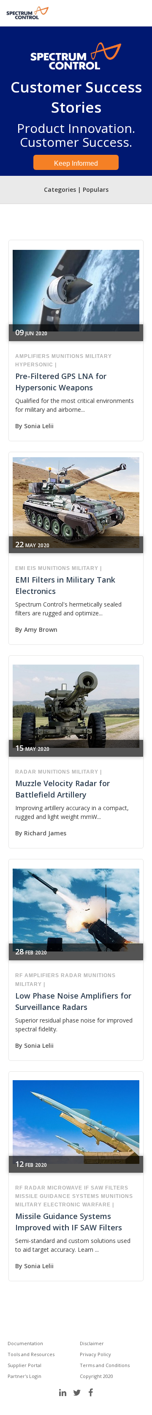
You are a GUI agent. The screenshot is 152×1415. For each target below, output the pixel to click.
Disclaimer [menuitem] (92, 1343)
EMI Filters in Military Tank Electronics (65, 585)
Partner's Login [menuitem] (24, 1376)
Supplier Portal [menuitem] (24, 1365)
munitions (68, 356)
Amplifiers (32, 356)
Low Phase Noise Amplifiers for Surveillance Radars (73, 1001)
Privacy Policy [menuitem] (95, 1354)
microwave (64, 1188)
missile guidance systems (57, 1196)
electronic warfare (77, 1205)
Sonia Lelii (39, 426)
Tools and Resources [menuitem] (31, 1354)
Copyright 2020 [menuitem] (96, 1376)
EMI (20, 568)
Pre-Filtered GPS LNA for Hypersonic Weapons (60, 381)
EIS (31, 568)
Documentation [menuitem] (25, 1343)
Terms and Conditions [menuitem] (105, 1365)
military (98, 356)
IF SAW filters (106, 1188)
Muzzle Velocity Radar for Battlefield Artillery (62, 789)
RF (19, 975)
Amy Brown (40, 629)
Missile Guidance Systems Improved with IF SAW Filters (68, 1221)
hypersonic (34, 365)
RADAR (25, 772)
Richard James (45, 833)
